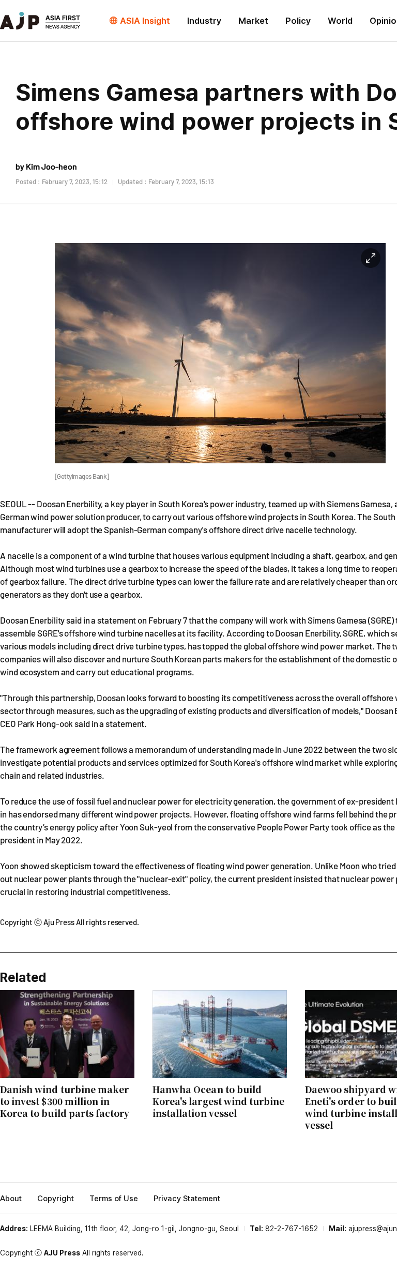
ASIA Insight (145, 21)
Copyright (55, 1198)
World (340, 21)
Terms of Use (113, 1198)
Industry (204, 21)
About (11, 1198)
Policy (298, 21)
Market (253, 21)
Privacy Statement (187, 1198)
